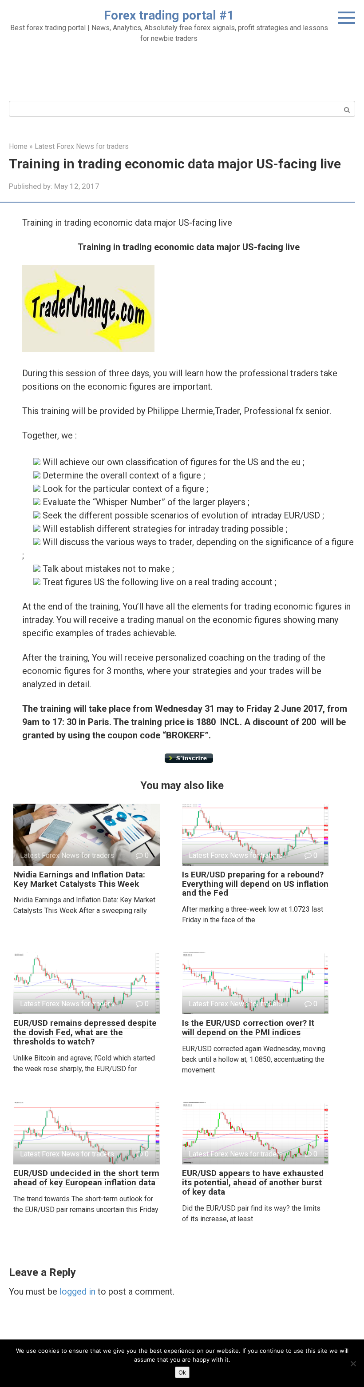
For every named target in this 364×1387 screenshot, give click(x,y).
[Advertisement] (182, 70)
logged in (77, 1291)
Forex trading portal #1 (169, 15)
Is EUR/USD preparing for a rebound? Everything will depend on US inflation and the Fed (255, 883)
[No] (352, 1363)
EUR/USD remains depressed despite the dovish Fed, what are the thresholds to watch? (85, 1032)
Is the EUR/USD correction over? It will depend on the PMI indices (248, 1027)
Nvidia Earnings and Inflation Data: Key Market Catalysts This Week (79, 879)
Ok (182, 1372)
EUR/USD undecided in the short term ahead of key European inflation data (86, 1178)
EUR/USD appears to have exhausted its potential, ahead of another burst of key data (253, 1182)
